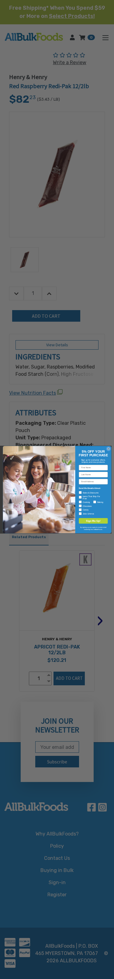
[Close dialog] (108, 448)
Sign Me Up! (93, 520)
